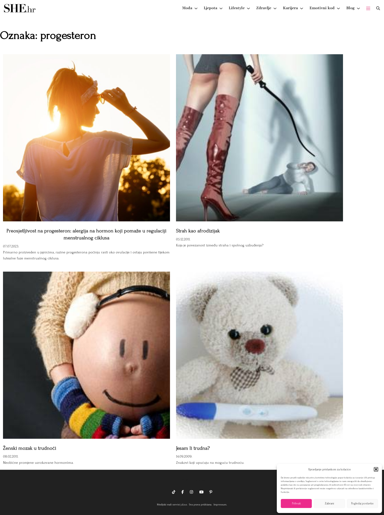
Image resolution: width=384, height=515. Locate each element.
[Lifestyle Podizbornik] (248, 8)
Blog (350, 8)
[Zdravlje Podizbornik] (275, 8)
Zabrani (329, 503)
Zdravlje (263, 8)
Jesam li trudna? (193, 448)
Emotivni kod (322, 8)
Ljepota (210, 8)
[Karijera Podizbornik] (301, 8)
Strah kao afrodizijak (198, 231)
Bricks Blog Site (192, 480)
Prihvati (296, 503)
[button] (376, 469)
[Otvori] (378, 8)
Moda (187, 8)
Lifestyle (237, 8)
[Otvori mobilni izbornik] (368, 8)
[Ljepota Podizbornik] (221, 8)
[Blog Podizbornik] (358, 8)
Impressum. (220, 504)
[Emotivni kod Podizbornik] (338, 8)
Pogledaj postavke (362, 503)
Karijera (290, 8)
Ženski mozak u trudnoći (29, 448)
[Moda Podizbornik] (196, 8)
